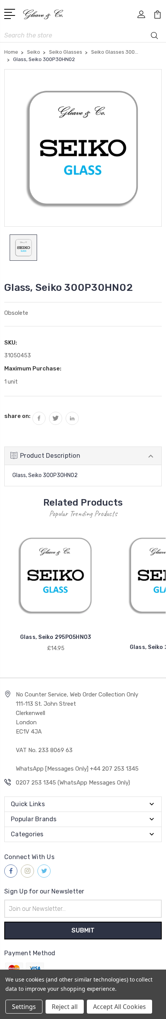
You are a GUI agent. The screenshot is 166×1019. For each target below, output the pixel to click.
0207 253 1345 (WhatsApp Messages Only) (73, 782)
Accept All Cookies (119, 1006)
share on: (17, 416)
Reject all (65, 1006)
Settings (24, 1006)
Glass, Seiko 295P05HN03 (55, 637)
